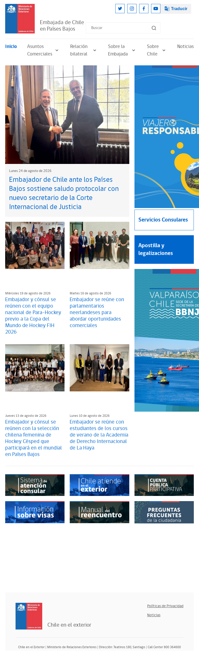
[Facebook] (143, 8)
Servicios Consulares (163, 220)
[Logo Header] (20, 18)
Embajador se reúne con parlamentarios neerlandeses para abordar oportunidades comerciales (97, 312)
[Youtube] (155, 8)
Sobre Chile (153, 50)
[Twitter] (120, 8)
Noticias (185, 46)
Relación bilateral (79, 50)
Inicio (11, 46)
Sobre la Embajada (118, 50)
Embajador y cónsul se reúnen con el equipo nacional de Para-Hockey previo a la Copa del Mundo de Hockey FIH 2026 (33, 316)
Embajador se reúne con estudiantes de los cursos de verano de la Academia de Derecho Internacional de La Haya (99, 435)
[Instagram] (132, 8)
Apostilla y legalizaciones (155, 249)
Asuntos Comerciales (39, 50)
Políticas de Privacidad (165, 606)
